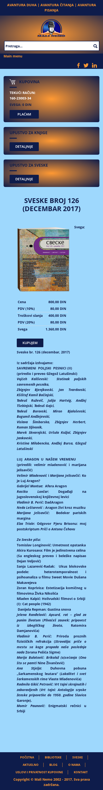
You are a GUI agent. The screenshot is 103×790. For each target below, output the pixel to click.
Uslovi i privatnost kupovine (39, 772)
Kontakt (81, 772)
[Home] (51, 27)
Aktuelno (31, 765)
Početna (27, 757)
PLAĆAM (24, 114)
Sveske (77, 757)
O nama (74, 765)
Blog (53, 765)
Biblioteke (53, 757)
